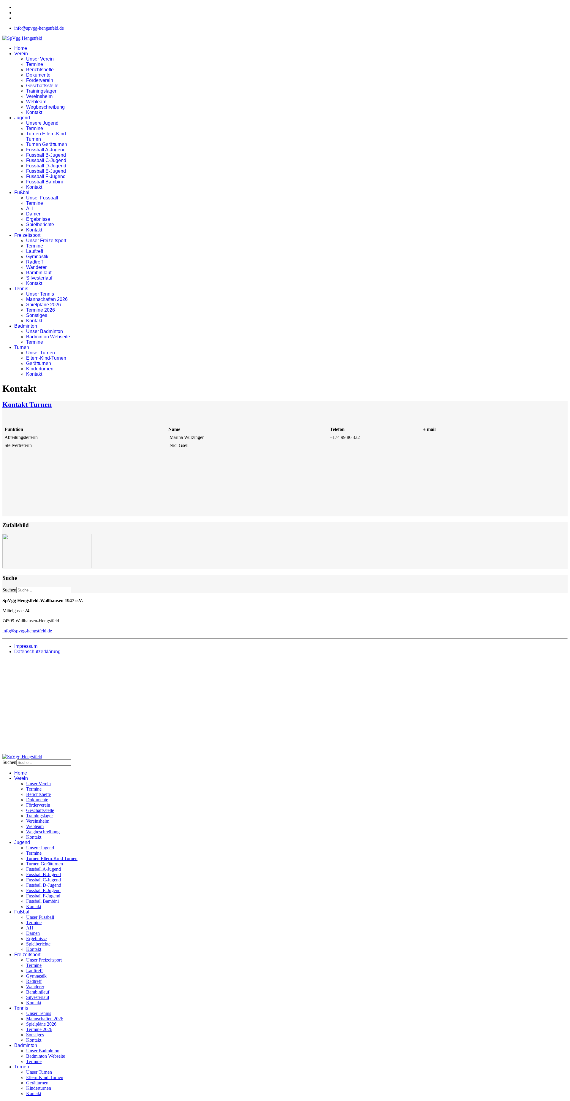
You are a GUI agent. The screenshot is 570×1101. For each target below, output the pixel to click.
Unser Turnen (40, 352)
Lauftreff (34, 251)
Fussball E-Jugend (46, 171)
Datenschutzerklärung (37, 651)
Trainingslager (41, 90)
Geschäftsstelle (42, 85)
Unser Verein (40, 58)
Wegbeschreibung (45, 107)
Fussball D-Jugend (46, 165)
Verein (21, 53)
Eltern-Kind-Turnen (46, 358)
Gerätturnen (38, 363)
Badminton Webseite (48, 336)
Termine (34, 64)
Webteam (36, 101)
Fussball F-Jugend (46, 176)
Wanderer (36, 267)
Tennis (21, 288)
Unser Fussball (42, 197)
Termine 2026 (40, 309)
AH (29, 208)
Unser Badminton (44, 331)
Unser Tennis (40, 293)
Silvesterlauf (39, 277)
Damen (34, 213)
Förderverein (39, 80)
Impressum (25, 646)
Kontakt (34, 112)
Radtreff (34, 261)
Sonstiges (36, 315)
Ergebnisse (38, 219)
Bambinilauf (38, 272)
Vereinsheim (39, 96)
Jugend (22, 117)
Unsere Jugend (42, 123)
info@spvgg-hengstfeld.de (39, 28)
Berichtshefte (40, 69)
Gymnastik (37, 256)
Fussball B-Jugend (46, 155)
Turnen (21, 347)
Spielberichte (40, 224)
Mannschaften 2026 (47, 299)
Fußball (22, 192)
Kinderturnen (39, 368)
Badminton (25, 326)
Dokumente (38, 74)
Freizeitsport (27, 235)
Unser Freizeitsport (46, 240)
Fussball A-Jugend (46, 149)
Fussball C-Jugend (46, 160)
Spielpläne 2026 (43, 304)
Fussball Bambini (44, 181)
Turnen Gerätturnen (46, 144)
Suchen (9, 589)
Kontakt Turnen (27, 404)
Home (20, 48)
